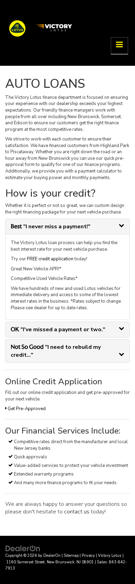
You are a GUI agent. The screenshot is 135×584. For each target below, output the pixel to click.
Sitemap (71, 555)
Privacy (88, 555)
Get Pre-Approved (26, 409)
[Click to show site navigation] (119, 45)
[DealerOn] (22, 548)
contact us (76, 511)
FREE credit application (50, 259)
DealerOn (52, 555)
